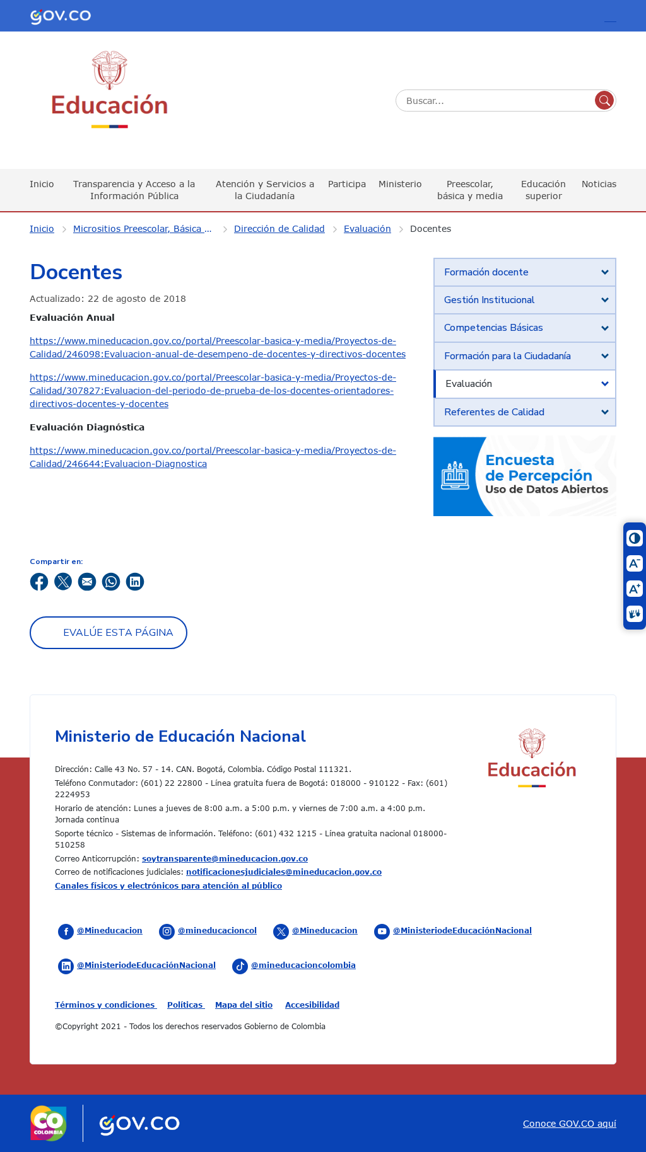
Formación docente (486, 272)
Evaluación (367, 228)
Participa (347, 183)
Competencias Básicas (493, 328)
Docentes (430, 228)
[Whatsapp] (111, 580)
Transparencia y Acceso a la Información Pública (134, 189)
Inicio (42, 183)
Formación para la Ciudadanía (507, 356)
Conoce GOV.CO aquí (569, 1123)
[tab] (524, 272)
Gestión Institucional (489, 300)
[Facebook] (39, 580)
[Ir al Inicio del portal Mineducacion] (531, 759)
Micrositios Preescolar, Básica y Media (152, 228)
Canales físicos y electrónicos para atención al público (168, 885)
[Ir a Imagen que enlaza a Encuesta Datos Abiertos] (524, 474)
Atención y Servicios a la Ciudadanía (265, 189)
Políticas (186, 1004)
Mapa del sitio (244, 1004)
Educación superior (543, 189)
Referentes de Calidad (494, 412)
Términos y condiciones (106, 1004)
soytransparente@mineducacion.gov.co (225, 858)
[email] (87, 580)
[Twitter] (63, 580)
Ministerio (400, 183)
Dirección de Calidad (279, 228)
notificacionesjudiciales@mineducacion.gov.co (284, 871)
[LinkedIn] (135, 580)
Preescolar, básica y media (470, 189)
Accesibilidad (312, 1004)
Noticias (599, 183)
